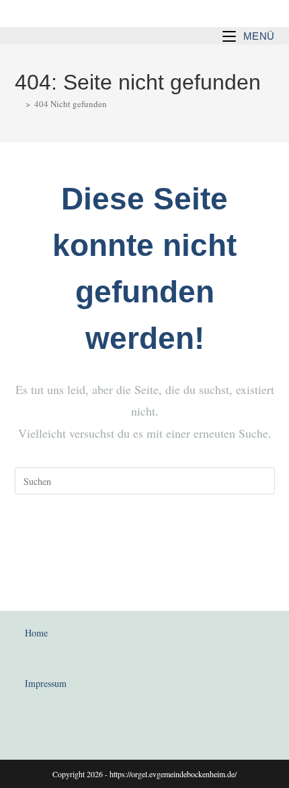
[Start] (18, 104)
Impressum (46, 683)
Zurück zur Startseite (144, 535)
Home (36, 632)
